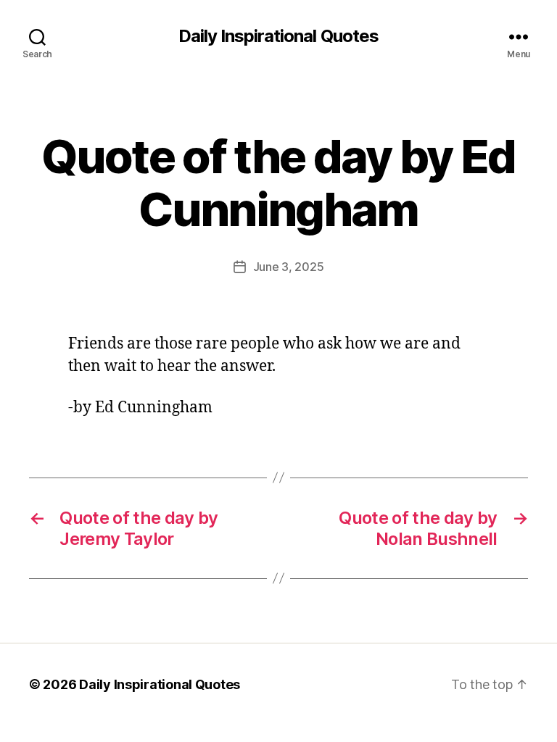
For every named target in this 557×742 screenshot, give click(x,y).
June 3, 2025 (288, 266)
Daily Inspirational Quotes (278, 36)
